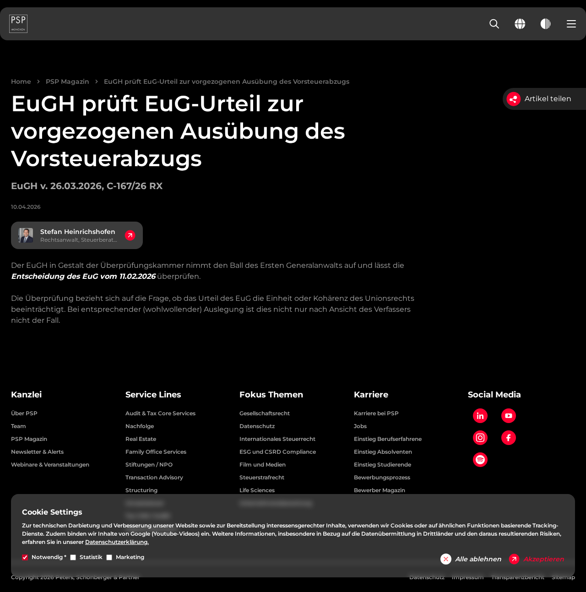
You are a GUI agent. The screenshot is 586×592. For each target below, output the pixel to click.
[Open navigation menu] (571, 23)
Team (18, 426)
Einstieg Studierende (382, 464)
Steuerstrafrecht (261, 477)
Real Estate (140, 438)
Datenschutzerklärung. (117, 541)
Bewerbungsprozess (382, 477)
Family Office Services (155, 451)
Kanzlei (26, 395)
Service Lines (153, 395)
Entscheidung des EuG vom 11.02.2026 (83, 276)
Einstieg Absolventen (383, 451)
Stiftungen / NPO (149, 464)
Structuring (141, 490)
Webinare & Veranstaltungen (50, 464)
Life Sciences (257, 490)
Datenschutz (257, 426)
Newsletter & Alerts (37, 451)
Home (21, 81)
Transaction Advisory (154, 477)
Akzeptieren (543, 559)
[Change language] (520, 23)
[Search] (494, 23)
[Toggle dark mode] (545, 23)
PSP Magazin (67, 81)
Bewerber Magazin (379, 490)
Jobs (360, 426)
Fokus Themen (271, 395)
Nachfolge (139, 426)
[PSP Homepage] (18, 24)
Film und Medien (262, 464)
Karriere (371, 395)
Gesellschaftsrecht (264, 413)
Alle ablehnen (478, 559)
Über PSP (24, 413)
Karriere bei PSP (376, 413)
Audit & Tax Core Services (160, 413)
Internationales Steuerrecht (277, 438)
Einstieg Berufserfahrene (388, 438)
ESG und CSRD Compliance (277, 451)
